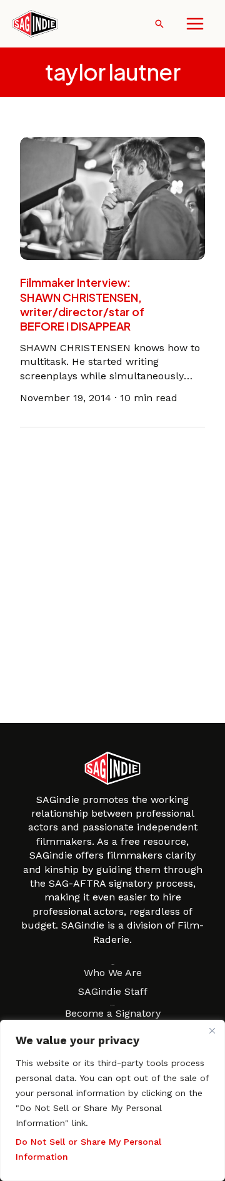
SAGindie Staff (113, 991)
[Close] (211, 1030)
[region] (112, 1100)
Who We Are (113, 973)
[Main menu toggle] (195, 23)
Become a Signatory (113, 1013)
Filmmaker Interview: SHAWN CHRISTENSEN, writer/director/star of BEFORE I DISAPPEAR (82, 304)
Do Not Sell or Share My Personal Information (88, 1149)
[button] (159, 23)
